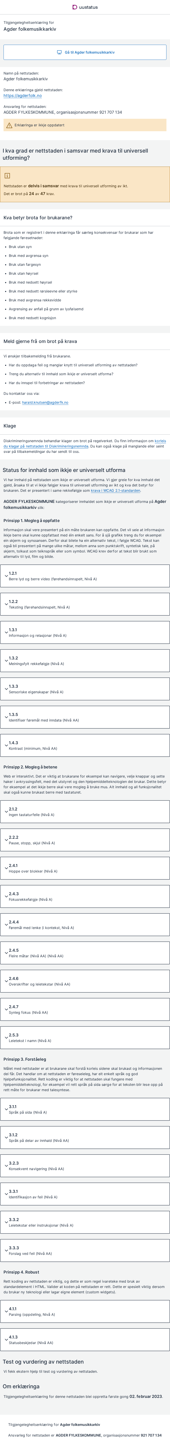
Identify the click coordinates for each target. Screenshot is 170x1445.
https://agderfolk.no (23, 95)
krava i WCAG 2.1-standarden (115, 490)
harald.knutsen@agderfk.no (45, 402)
